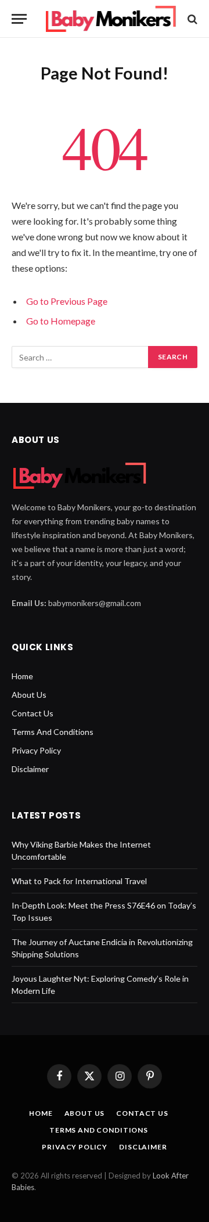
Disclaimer (30, 769)
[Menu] (19, 19)
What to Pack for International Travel (79, 881)
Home (22, 676)
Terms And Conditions (52, 732)
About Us (29, 695)
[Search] (191, 19)
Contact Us (32, 713)
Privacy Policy (36, 750)
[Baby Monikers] (110, 19)
